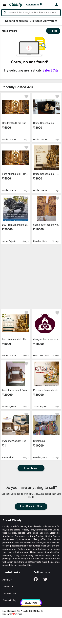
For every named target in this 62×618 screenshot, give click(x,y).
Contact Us (7, 586)
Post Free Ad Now (31, 506)
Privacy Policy (9, 600)
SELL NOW (31, 602)
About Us (7, 580)
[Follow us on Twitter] (45, 580)
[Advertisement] (31, 277)
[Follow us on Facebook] (36, 580)
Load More (31, 468)
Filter (53, 30)
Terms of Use (9, 593)
